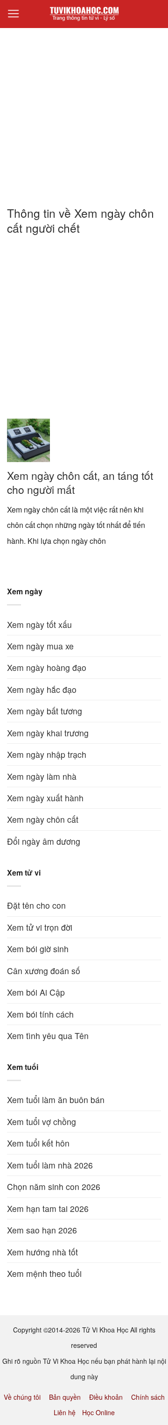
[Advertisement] (84, 112)
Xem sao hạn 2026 (42, 1230)
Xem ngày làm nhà (42, 776)
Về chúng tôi (22, 1397)
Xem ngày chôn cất (42, 819)
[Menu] (13, 14)
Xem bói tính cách (40, 1014)
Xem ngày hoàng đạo (46, 667)
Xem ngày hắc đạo (42, 689)
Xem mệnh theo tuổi (44, 1273)
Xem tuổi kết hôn (38, 1143)
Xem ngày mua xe (40, 646)
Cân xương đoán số (43, 970)
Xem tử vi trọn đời (39, 927)
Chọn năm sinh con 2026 (53, 1186)
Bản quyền (65, 1397)
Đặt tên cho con (36, 905)
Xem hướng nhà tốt (42, 1252)
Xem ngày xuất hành (45, 798)
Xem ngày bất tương (44, 711)
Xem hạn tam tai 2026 (48, 1208)
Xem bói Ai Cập (36, 992)
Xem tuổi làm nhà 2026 (50, 1165)
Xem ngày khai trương (48, 733)
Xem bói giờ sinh (38, 949)
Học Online (98, 1412)
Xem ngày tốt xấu (39, 624)
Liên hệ (65, 1412)
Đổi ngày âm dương (43, 841)
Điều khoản (106, 1397)
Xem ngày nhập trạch (46, 754)
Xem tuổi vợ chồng (41, 1121)
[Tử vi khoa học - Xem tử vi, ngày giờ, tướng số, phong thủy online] (84, 14)
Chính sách (148, 1397)
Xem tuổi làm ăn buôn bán (56, 1099)
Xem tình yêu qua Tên (48, 1035)
